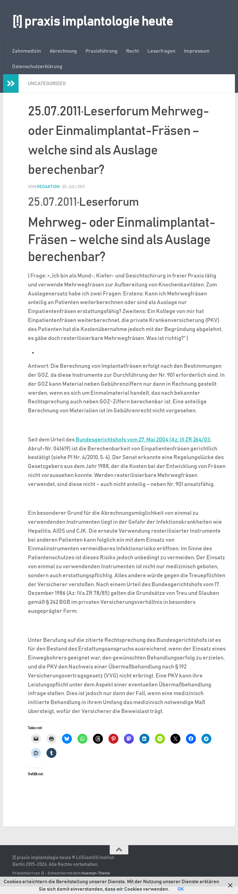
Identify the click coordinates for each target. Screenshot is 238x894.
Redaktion (48, 187)
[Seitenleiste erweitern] (11, 83)
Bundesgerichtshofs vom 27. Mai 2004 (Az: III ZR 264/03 (143, 440)
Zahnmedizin (26, 51)
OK (181, 889)
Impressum (196, 51)
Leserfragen (161, 51)
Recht (132, 51)
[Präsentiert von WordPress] (43, 873)
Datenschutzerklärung (37, 66)
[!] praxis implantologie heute (92, 21)
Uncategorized (47, 83)
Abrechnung (63, 51)
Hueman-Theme (96, 873)
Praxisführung (101, 51)
